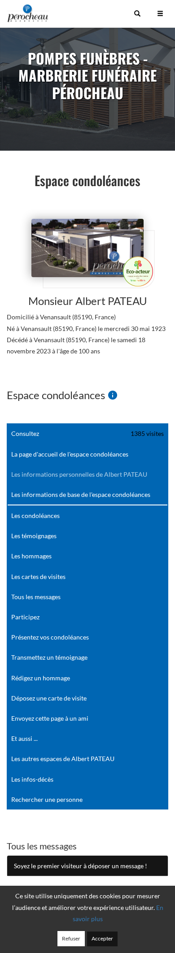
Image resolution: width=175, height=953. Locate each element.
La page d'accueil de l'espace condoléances (69, 454)
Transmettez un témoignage (49, 657)
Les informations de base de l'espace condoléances (80, 494)
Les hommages (31, 556)
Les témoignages (34, 536)
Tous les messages (36, 597)
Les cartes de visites (38, 576)
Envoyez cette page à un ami (49, 718)
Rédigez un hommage (40, 678)
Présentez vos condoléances (50, 637)
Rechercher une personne (47, 799)
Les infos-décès (32, 779)
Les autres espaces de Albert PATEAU (62, 758)
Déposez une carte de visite (49, 698)
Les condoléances (35, 515)
